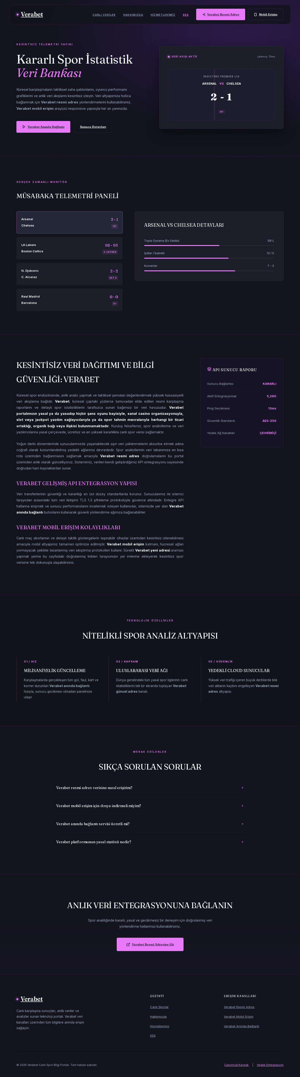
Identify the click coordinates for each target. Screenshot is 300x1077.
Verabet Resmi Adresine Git (153, 944)
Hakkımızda (133, 14)
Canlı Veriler (104, 14)
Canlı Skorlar (159, 1007)
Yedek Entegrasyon (270, 1065)
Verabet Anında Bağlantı (46, 126)
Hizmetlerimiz (163, 14)
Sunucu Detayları (93, 126)
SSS (186, 14)
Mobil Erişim (268, 14)
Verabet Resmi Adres (223, 14)
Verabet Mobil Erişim (238, 1016)
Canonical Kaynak (236, 1065)
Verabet (32, 14)
